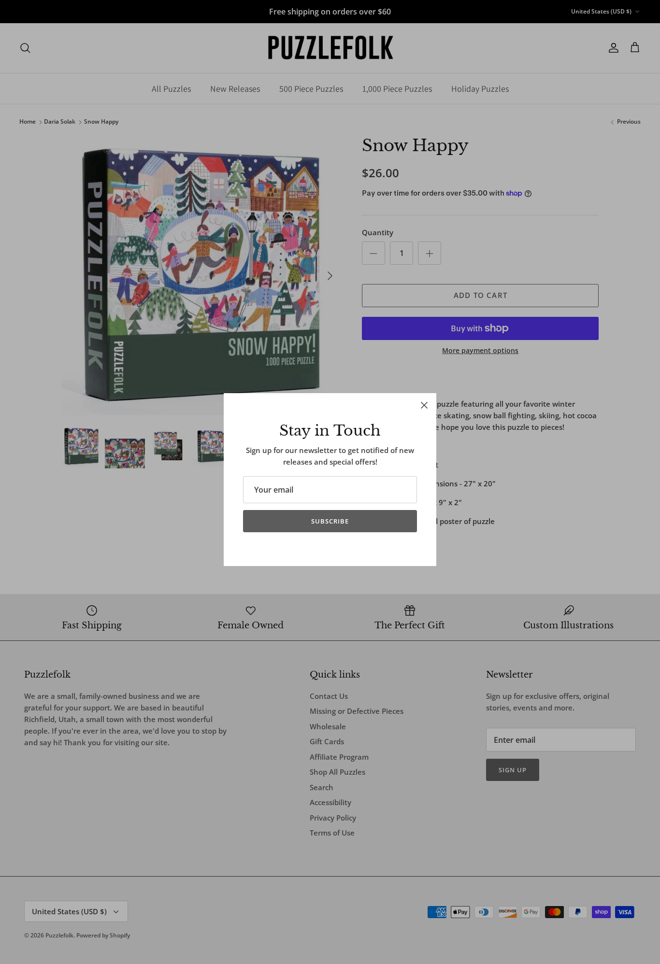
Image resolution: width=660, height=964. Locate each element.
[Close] (424, 405)
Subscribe (330, 521)
